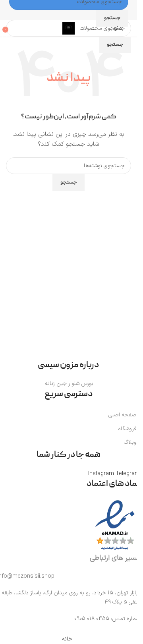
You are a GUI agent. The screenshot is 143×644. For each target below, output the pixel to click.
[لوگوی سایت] (68, 28)
